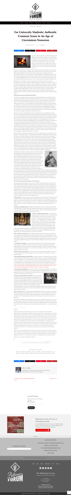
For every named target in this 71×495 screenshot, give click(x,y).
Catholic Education (46, 351)
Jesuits (27, 353)
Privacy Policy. (47, 493)
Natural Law (33, 353)
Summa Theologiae (40, 353)
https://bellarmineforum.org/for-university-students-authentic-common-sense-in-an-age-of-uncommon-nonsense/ (35, 342)
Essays (40, 349)
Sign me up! (31, 407)
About (21, 22)
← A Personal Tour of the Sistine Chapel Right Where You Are (24, 379)
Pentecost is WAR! (51, 453)
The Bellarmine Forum (48, 341)
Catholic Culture (36, 351)
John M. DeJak (35, 26)
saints (53, 353)
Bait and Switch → (53, 378)
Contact (31, 22)
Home (26, 22)
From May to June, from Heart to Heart (50, 445)
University (48, 353)
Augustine (28, 351)
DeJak (37, 349)
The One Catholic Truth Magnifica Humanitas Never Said (50, 448)
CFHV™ (44, 22)
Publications (38, 22)
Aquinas (24, 351)
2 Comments (42, 45)
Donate (49, 22)
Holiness (23, 353)
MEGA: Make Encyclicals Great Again (50, 450)
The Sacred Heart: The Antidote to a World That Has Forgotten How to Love (51, 443)
